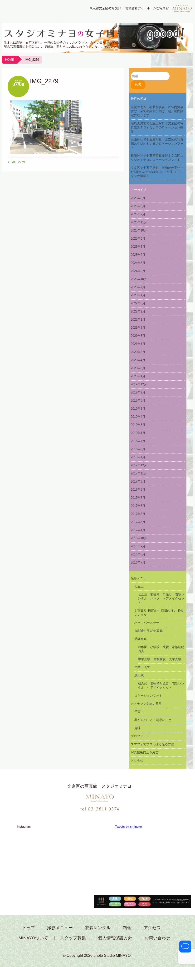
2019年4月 (138, 416)
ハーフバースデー (146, 623)
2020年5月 (138, 352)
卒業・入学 (142, 667)
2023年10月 (139, 279)
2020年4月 (138, 360)
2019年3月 (138, 425)
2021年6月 (138, 335)
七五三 (139, 586)
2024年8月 (138, 263)
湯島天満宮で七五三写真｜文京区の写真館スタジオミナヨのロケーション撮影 (157, 127)
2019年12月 (139, 384)
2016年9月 (138, 546)
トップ (28, 928)
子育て (139, 712)
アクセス (152, 928)
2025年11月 (139, 222)
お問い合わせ (157, 938)
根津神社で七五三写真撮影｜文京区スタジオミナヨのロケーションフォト (157, 157)
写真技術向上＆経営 (145, 752)
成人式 (139, 675)
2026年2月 (138, 214)
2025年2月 (138, 255)
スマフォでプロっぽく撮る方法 (152, 744)
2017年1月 (138, 530)
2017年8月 (138, 489)
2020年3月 (138, 368)
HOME (9, 59)
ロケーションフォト (148, 695)
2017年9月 (138, 481)
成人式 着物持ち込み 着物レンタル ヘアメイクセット (161, 685)
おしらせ (137, 760)
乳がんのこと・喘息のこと (152, 720)
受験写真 (140, 639)
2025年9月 (138, 238)
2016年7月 (138, 562)
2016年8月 (138, 554)
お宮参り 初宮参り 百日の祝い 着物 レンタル (159, 612)
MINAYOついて (33, 938)
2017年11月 (139, 473)
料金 (127, 928)
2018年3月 (138, 449)
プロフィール (140, 736)
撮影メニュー (140, 578)
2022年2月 (138, 311)
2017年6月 (138, 506)
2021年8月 (138, 327)
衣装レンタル (98, 928)
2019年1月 (138, 433)
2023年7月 (138, 287)
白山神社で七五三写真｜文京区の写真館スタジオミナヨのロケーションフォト (157, 143)
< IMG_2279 (16, 162)
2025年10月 (139, 230)
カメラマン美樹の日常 (146, 703)
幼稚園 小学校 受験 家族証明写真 (161, 649)
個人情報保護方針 (115, 938)
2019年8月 (138, 400)
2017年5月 (138, 514)
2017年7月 (138, 497)
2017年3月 (138, 522)
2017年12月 (139, 465)
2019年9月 (138, 392)
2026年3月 (138, 206)
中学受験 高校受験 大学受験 (159, 659)
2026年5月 (138, 198)
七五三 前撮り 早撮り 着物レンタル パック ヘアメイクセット (161, 598)
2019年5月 (138, 408)
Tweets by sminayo (128, 826)
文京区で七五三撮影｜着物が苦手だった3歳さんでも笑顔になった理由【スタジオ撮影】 (157, 172)
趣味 (137, 728)
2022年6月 (138, 303)
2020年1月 (138, 376)
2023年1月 (138, 295)
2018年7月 (138, 441)
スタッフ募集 (73, 938)
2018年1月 (138, 457)
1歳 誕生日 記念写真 (148, 631)
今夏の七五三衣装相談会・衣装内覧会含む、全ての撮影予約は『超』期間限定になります (157, 111)
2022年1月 (138, 319)
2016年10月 (139, 538)
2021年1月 (138, 344)
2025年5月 (138, 246)
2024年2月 (138, 271)
